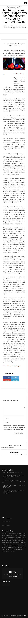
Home (4, 26)
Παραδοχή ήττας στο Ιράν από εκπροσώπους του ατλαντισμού (14, 486)
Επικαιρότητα (22, 50)
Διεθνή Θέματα (14, 50)
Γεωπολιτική (9, 26)
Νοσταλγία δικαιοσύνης (8, 472)
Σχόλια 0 (21, 55)
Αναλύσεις (15, 52)
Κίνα (13, 53)
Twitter (15, 377)
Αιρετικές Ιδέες (22, 615)
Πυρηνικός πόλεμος (20, 53)
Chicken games (8, 52)
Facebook (7, 377)
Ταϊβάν (4, 55)
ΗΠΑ (4, 53)
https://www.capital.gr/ (13, 366)
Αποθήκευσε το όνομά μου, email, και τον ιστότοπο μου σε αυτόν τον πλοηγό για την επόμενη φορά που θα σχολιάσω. (14, 427)
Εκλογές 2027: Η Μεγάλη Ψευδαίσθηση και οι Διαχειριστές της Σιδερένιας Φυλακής (14, 476)
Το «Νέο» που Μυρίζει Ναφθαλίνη (11, 480)
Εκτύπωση (15, 380)
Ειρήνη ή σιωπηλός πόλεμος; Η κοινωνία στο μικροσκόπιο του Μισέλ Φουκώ (13, 491)
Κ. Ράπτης (8, 53)
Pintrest (7, 380)
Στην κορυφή (17, 615)
